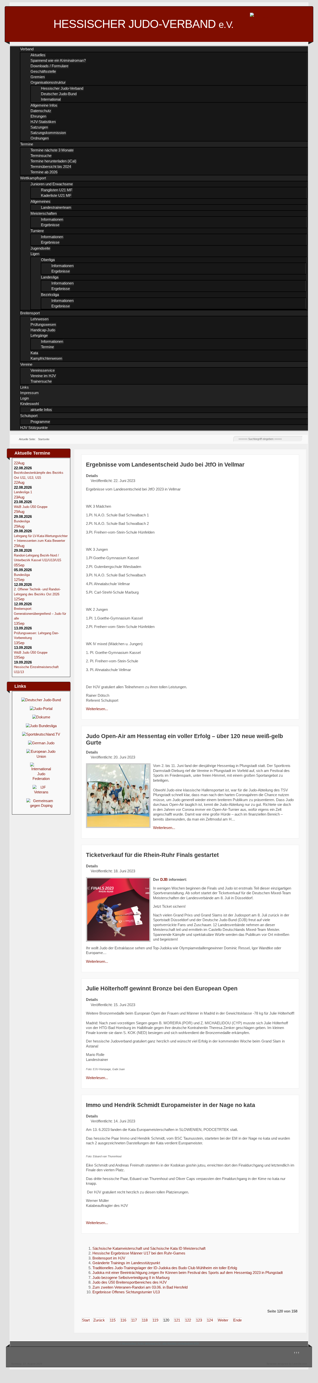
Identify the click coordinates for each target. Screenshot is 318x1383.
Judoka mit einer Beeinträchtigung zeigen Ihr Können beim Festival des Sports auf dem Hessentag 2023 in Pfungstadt (187, 1272)
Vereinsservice (43, 370)
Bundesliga (22, 521)
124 (210, 1320)
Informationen (52, 219)
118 (145, 1320)
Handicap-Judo (43, 330)
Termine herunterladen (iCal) (53, 161)
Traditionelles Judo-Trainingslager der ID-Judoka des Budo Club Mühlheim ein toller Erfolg (164, 1268)
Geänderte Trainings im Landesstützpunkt (126, 1263)
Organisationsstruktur (48, 82)
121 (177, 1320)
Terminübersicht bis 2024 (51, 166)
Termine (26, 144)
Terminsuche (41, 155)
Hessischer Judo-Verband (62, 88)
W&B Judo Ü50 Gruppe (30, 507)
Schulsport (29, 416)
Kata (34, 353)
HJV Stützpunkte (34, 427)
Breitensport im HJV (108, 1258)
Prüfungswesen (43, 324)
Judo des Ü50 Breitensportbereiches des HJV (129, 1282)
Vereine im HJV (43, 376)
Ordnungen (40, 138)
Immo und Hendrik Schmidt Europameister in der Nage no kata (170, 1105)
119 (155, 1320)
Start (86, 1320)
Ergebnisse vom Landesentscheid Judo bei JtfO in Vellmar (165, 465)
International (51, 99)
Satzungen (39, 127)
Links (24, 387)
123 (199, 1320)
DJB (164, 879)
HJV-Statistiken (43, 122)
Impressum (29, 393)
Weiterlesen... (97, 709)
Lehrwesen (39, 319)
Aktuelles (38, 55)
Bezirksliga (50, 294)
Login (24, 398)
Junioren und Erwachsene (52, 184)
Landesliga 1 (23, 492)
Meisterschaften (44, 213)
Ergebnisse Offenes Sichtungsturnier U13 (126, 1292)
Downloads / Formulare (49, 66)
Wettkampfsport (33, 178)
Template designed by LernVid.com (286, 1363)
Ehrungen (38, 116)
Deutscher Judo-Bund (59, 94)
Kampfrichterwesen (46, 358)
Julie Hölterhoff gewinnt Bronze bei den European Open (162, 988)
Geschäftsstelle (43, 71)
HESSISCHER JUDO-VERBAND (143, 23)
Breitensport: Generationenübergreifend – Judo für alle (40, 613)
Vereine (26, 364)
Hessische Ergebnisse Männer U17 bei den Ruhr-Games (138, 1253)
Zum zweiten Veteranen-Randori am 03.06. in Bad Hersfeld (140, 1287)
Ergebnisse (50, 225)
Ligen (35, 254)
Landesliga (49, 277)
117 (134, 1320)
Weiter (223, 1320)
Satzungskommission (48, 133)
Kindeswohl (29, 404)
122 (188, 1320)
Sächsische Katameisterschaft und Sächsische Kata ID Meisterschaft (148, 1248)
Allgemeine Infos (44, 105)
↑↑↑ (297, 1352)
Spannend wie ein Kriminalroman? (58, 60)
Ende (237, 1320)
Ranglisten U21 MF (56, 190)
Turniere (37, 231)
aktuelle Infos (41, 410)
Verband (27, 49)
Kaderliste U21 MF (56, 195)
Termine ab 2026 (44, 172)
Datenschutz (41, 111)
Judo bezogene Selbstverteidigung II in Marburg (130, 1277)
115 (113, 1320)
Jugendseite (40, 248)
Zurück (99, 1320)
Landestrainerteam (56, 207)
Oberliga (48, 260)
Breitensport (30, 313)
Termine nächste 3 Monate (52, 150)
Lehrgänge (39, 335)
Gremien (38, 77)
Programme (40, 421)
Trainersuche (41, 381)
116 (123, 1320)
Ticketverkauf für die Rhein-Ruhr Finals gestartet (152, 855)
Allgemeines (40, 201)
